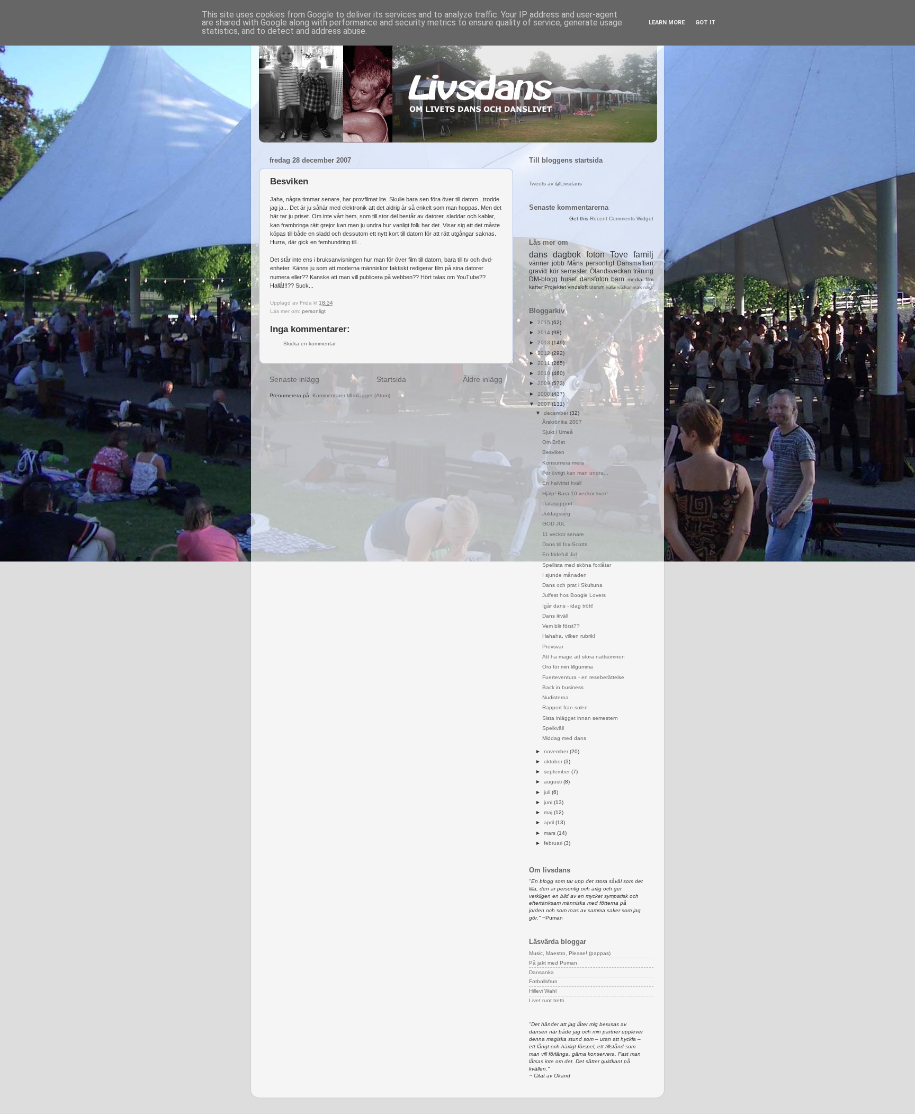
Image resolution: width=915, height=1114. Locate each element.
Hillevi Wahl (543, 991)
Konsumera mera (563, 463)
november (557, 751)
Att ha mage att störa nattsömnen (583, 657)
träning (643, 271)
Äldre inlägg (483, 379)
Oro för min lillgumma (567, 667)
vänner (539, 263)
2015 (544, 322)
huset (569, 279)
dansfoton (594, 279)
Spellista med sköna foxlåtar (576, 565)
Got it (705, 22)
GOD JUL (554, 524)
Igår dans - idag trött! (568, 606)
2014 (544, 332)
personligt (314, 311)
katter (536, 287)
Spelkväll (553, 728)
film (649, 279)
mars (550, 833)
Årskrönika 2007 (562, 422)
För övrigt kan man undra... (575, 473)
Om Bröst (553, 442)
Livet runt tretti (546, 1000)
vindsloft (578, 287)
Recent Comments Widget (621, 218)
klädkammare (629, 287)
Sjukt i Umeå (557, 432)
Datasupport (557, 503)
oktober (554, 761)
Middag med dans (564, 738)
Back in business (563, 687)
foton (595, 254)
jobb (558, 263)
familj (643, 254)
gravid (538, 271)
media (634, 279)
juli (548, 792)
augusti (553, 782)
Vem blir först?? (561, 626)
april (549, 822)
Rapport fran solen (565, 707)
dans (538, 254)
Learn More (667, 22)
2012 (544, 353)
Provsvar (552, 646)
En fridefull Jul (559, 554)
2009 (544, 383)
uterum (597, 287)
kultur (611, 287)
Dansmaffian (635, 263)
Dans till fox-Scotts (564, 544)
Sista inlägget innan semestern (580, 718)
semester (574, 271)
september (557, 771)
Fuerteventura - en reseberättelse (583, 677)
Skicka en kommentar (309, 343)
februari (554, 843)
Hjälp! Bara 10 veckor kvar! (575, 493)
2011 (544, 363)
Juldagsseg (556, 513)
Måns (575, 263)
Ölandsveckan (610, 271)
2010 (544, 373)
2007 (544, 404)
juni (549, 802)
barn (617, 279)
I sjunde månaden (564, 575)
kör (554, 271)
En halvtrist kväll (561, 483)
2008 (544, 394)
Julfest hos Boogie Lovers (574, 595)
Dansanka (541, 972)
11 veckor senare (563, 534)
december (557, 413)
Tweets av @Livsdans (555, 183)
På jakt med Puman (553, 963)
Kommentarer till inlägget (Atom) (351, 395)
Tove (619, 254)
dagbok (567, 254)
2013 (544, 342)
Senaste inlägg (294, 379)
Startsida (391, 379)
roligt (647, 287)
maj (549, 812)
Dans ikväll (555, 616)
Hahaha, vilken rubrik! (568, 636)
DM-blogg (543, 279)
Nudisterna (555, 697)
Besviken (553, 452)
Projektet (555, 287)
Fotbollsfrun (543, 981)
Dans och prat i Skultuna (572, 585)
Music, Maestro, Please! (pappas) (570, 953)
